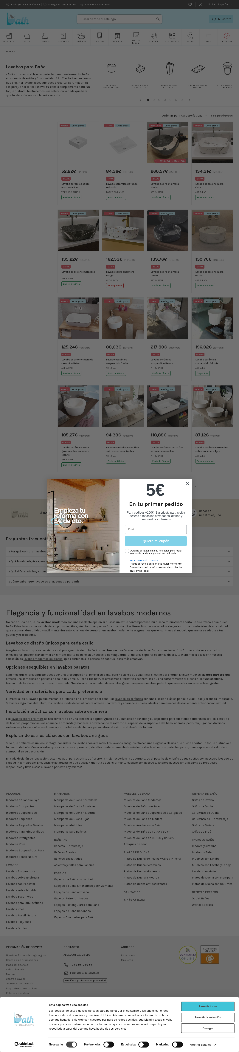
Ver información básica (144, 560)
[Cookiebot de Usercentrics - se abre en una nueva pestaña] (24, 1045)
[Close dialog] (187, 483)
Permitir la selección (208, 1017)
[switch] (108, 1045)
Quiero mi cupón (156, 541)
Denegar (207, 1028)
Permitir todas (208, 1006)
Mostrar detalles (200, 1044)
